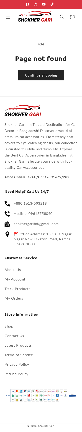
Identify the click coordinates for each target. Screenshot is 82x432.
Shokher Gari (46, 425)
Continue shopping (41, 75)
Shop (9, 326)
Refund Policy (16, 374)
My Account (15, 279)
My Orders (14, 298)
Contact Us (14, 335)
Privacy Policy (17, 364)
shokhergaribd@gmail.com (36, 223)
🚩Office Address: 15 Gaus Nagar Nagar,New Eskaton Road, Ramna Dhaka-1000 (43, 239)
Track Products (17, 288)
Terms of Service (19, 355)
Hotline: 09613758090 (33, 213)
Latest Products (18, 345)
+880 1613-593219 (30, 203)
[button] (8, 17)
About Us (13, 269)
